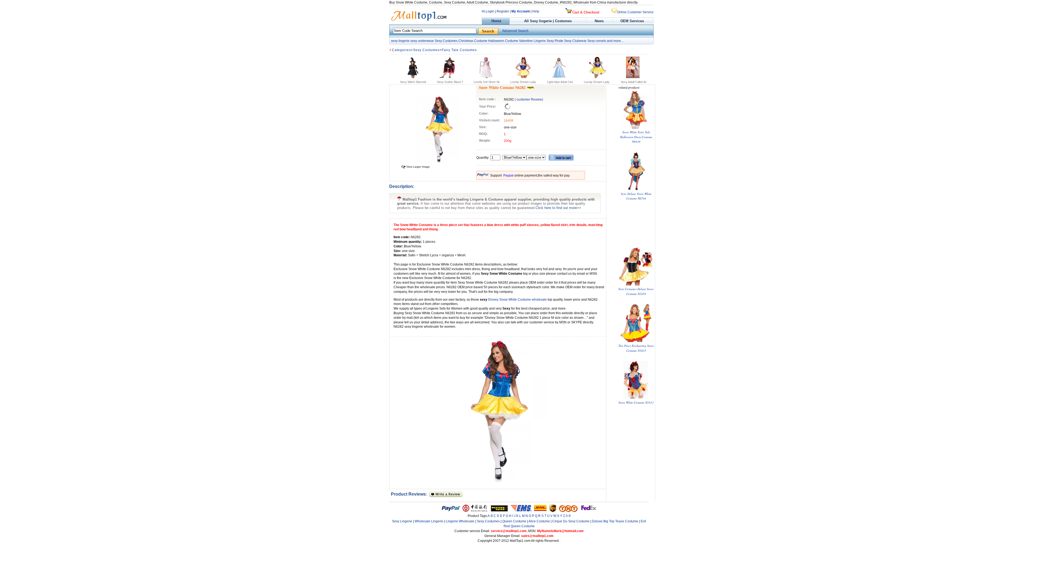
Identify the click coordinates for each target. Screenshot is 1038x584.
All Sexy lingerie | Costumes (548, 21)
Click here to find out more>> (558, 208)
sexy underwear (422, 41)
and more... (615, 41)
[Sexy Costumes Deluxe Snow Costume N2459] (636, 284)
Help (535, 11)
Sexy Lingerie (402, 521)
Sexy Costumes (446, 41)
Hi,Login (488, 11)
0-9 (568, 516)
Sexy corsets (596, 41)
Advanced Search (515, 31)
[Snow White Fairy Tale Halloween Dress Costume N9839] (636, 127)
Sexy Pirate (555, 41)
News (599, 21)
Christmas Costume (472, 41)
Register (503, 11)
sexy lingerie (400, 41)
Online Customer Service (635, 12)
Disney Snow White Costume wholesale (518, 299)
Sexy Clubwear (575, 41)
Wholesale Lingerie (429, 521)
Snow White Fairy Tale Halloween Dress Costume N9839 (636, 137)
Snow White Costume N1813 (636, 402)
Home (495, 21)
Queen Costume (514, 521)
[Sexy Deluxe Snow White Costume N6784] (636, 189)
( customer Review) (529, 99)
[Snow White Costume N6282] (438, 161)
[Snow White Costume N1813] (636, 398)
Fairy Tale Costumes (459, 50)
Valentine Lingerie (532, 41)
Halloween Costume (503, 41)
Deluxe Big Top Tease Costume (615, 521)
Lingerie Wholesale (460, 521)
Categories (401, 50)
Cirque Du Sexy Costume (571, 521)
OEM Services (632, 21)
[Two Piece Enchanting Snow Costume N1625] (636, 341)
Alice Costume (539, 521)
